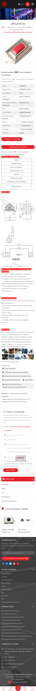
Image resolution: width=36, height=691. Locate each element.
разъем (3, 488)
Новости (3, 586)
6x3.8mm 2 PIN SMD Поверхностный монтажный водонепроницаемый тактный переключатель (7, 531)
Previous (1, 521)
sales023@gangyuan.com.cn (14, 664)
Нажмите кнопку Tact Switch (18, 393)
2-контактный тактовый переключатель (12, 617)
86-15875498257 (10, 667)
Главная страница (6, 574)
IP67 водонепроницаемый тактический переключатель (16, 636)
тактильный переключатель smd (10, 630)
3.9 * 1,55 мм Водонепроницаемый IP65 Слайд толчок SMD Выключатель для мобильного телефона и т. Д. (25, 531)
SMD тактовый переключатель (10, 611)
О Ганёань (4, 577)
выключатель (11, 27)
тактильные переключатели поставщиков (16, 372)
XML (2, 599)
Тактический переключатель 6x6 (10, 620)
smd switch (28, 380)
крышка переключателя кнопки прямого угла (18, 376)
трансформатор (5, 497)
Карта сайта (4, 596)
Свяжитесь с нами (10, 139)
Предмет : (17, 428)
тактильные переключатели (12, 380)
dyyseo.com (20, 679)
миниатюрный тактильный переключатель (13, 639)
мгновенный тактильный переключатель (13, 627)
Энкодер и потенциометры (9, 501)
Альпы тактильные (10, 368)
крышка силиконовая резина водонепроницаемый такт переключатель (14, 385)
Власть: (18, 679)
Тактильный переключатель (25, 27)
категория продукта (7, 580)
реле (2, 493)
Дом (4, 27)
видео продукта (5, 583)
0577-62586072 (10, 657)
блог (2, 593)
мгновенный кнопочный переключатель (12, 633)
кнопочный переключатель (9, 614)
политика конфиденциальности (10, 602)
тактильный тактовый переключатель (12, 623)
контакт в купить (6, 589)
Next (33, 521)
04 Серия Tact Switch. (17, 30)
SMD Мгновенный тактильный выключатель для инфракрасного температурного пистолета (16, 400)
